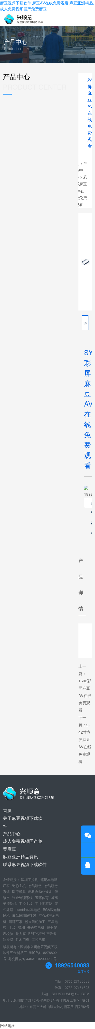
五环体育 (42, 897)
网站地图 (8, 1025)
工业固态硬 (43, 903)
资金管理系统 (22, 897)
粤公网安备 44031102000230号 (32, 958)
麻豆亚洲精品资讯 (20, 856)
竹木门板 (22, 939)
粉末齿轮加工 (35, 921)
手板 (12, 927)
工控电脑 (38, 939)
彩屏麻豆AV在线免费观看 (81, 190)
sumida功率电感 (28, 909)
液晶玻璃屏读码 (24, 915)
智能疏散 (35, 885)
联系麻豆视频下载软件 (25, 864)
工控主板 (26, 903)
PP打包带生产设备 (42, 933)
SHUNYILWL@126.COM (70, 993)
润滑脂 (8, 939)
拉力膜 (21, 933)
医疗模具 (19, 891)
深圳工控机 (29, 879)
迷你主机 (19, 885)
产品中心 (81, 170)
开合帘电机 (35, 927)
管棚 (21, 927)
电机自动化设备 (40, 891)
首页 (7, 810)
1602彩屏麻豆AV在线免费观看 (84, 695)
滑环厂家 (15, 921)
